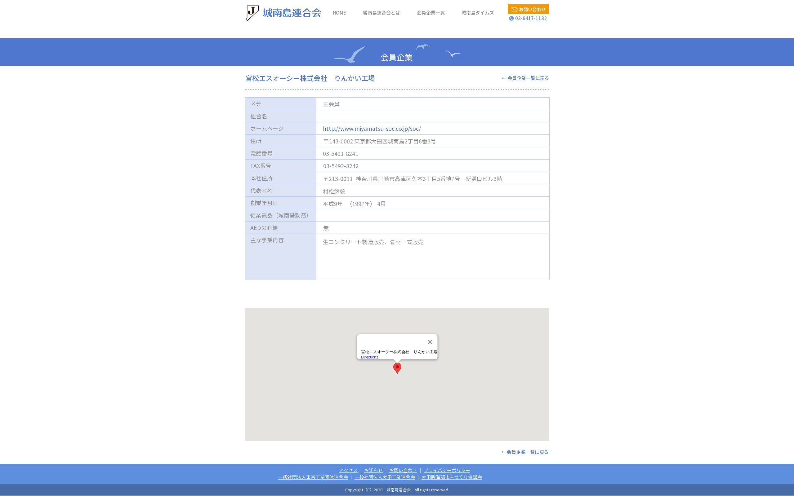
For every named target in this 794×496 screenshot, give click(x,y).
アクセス (348, 470)
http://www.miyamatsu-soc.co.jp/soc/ (372, 128)
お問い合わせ (403, 470)
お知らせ (373, 470)
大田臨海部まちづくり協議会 (452, 477)
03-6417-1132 (529, 18)
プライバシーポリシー (447, 470)
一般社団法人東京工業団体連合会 (313, 477)
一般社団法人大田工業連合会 (385, 477)
